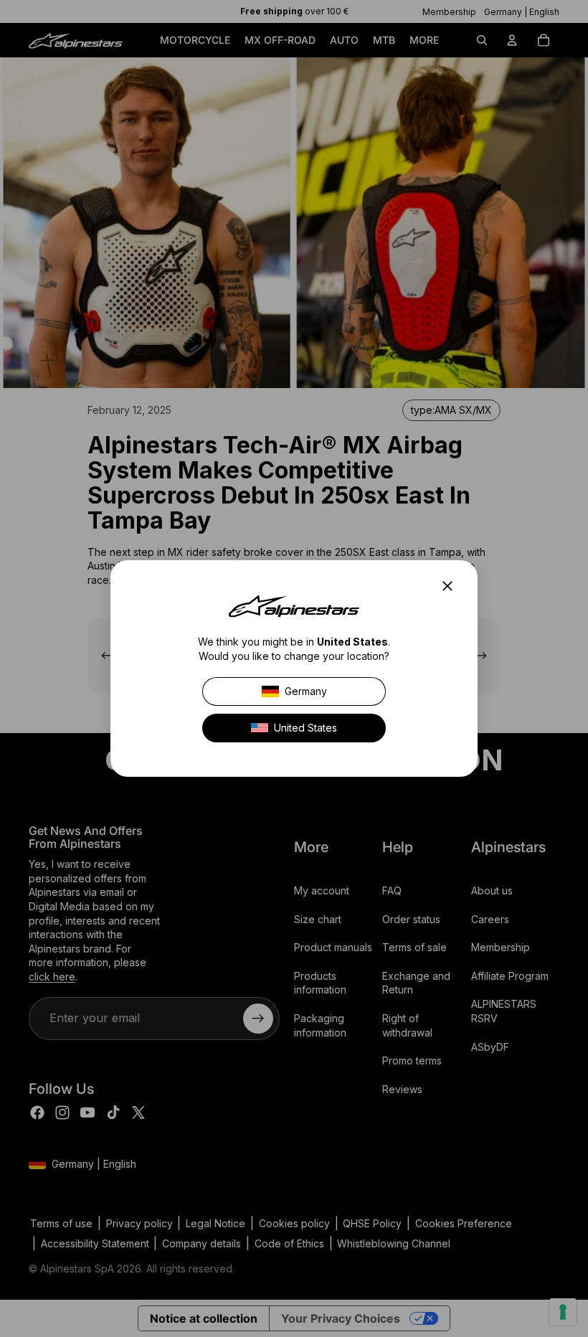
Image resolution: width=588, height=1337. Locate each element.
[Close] (451, 586)
